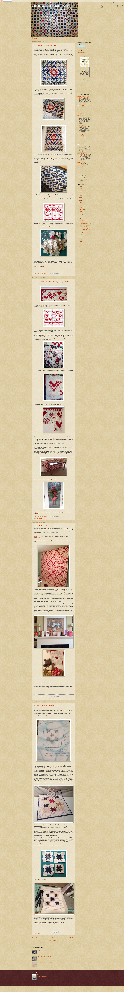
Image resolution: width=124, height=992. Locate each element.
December (82, 204)
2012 (80, 241)
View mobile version (53, 940)
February (81, 221)
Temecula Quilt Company (84, 144)
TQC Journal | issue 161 (83, 145)
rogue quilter (81, 153)
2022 (80, 193)
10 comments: (46, 696)
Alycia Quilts (81, 115)
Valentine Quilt (39, 518)
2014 (80, 237)
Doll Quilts (38, 933)
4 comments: (46, 931)
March (81, 220)
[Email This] (53, 273)
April (81, 218)
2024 (80, 190)
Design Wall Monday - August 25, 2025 (45, 956)
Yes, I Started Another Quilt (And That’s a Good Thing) (84, 174)
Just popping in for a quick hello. (84, 154)
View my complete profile (42, 976)
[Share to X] (55, 273)
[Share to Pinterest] (58, 273)
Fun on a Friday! (82, 106)
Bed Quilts (39, 697)
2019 (80, 199)
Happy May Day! (82, 163)
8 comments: (46, 273)
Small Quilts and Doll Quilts (50, 5)
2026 (80, 186)
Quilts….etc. (81, 125)
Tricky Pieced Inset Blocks (83, 135)
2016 (80, 234)
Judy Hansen (41, 974)
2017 (80, 202)
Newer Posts (35, 938)
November (82, 205)
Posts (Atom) (40, 944)
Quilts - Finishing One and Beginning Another (52, 281)
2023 (80, 191)
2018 (80, 200)
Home (35, 38)
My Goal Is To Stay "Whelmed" (46, 45)
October (81, 207)
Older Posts (72, 938)
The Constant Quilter (83, 162)
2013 (80, 239)
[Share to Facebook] (56, 273)
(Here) (43, 266)
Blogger (67, 983)
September (82, 209)
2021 (80, 195)
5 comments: (46, 516)
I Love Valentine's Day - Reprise (46, 525)
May (81, 216)
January (81, 232)
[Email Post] (51, 273)
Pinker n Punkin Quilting (84, 96)
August (81, 211)
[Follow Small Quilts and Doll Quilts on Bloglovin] (81, 46)
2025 (80, 188)
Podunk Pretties (82, 134)
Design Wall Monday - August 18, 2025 (45, 962)
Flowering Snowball (82, 126)
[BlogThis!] (54, 273)
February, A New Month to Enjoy (47, 705)
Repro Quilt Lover (82, 172)
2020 (80, 197)
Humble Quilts (82, 105)
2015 (80, 236)
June (81, 214)
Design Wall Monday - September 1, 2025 (45, 950)
